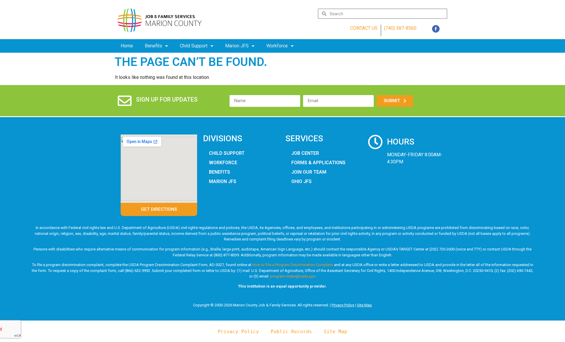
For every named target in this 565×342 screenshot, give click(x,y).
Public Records (291, 331)
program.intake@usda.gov (292, 276)
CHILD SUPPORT (227, 153)
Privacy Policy (343, 305)
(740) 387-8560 (400, 28)
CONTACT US (364, 28)
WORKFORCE (223, 162)
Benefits (153, 46)
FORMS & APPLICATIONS (318, 162)
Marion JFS (237, 46)
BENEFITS (219, 172)
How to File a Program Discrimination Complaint (292, 265)
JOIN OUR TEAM (308, 172)
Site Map (364, 305)
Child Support (193, 46)
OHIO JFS (301, 181)
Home (127, 46)
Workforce (277, 46)
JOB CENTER (305, 153)
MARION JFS (222, 181)
